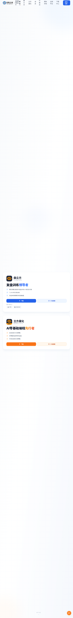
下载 (22, 301)
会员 (35, 3)
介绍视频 (52, 301)
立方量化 (29, 3)
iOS (10, 307)
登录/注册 (66, 3)
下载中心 (57, 3)
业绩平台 (51, 3)
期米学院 (45, 3)
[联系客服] (69, 613)
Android (18, 307)
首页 (19, 3)
